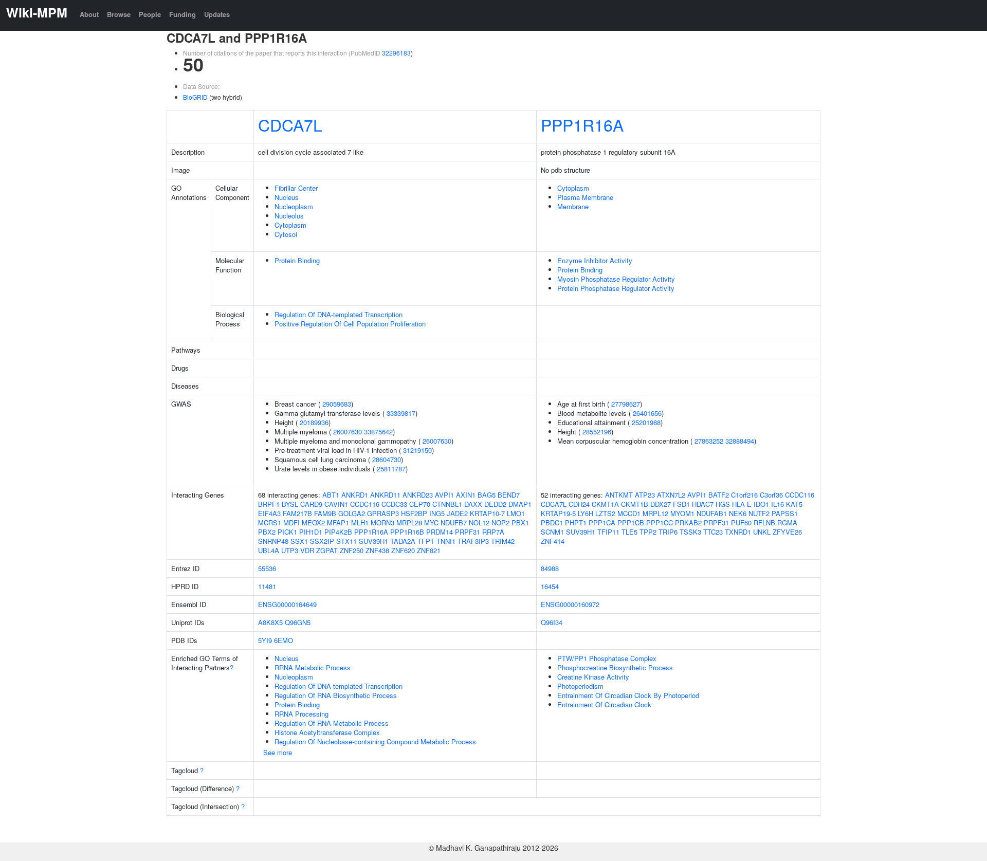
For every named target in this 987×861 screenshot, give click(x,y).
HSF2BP (414, 513)
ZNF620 (403, 550)
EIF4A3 (269, 513)
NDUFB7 (454, 522)
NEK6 (737, 513)
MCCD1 (629, 513)
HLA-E (742, 504)
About (89, 14)
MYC (431, 522)
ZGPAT (327, 550)
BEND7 (509, 495)
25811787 (391, 468)
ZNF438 (377, 550)
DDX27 (660, 504)
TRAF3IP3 (473, 541)
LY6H (585, 513)
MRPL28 (409, 522)
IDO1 (761, 504)
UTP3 (289, 550)
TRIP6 (668, 532)
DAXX (473, 504)
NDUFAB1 (712, 513)
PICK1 (287, 532)
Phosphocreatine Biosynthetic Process (615, 667)
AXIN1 (466, 495)
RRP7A (493, 532)
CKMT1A (605, 504)
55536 (267, 568)
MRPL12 (655, 513)
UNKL (762, 532)
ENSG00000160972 (570, 604)
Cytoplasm (290, 225)
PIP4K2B (338, 532)
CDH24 (579, 504)
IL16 (777, 504)
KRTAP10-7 (487, 513)
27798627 (625, 404)
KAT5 (794, 504)
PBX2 (267, 532)
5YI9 (265, 640)
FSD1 (681, 504)
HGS (723, 504)
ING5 (437, 513)
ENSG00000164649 (287, 604)
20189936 (314, 422)
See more (277, 752)
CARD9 (311, 504)
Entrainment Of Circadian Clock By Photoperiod (628, 695)
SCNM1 (552, 532)
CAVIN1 (336, 504)
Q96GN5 (297, 622)
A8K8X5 (270, 622)
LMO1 (516, 513)
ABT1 (330, 495)
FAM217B (297, 513)
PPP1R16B (407, 532)
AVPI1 (444, 495)
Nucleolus (289, 216)
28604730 (386, 459)
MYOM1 (682, 513)
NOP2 (500, 522)
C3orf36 (771, 495)
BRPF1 (269, 504)
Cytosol (286, 234)
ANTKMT (619, 495)
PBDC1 (552, 522)
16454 (550, 586)
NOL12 (479, 522)
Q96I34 (551, 622)
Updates (217, 14)
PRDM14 (439, 532)
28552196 (596, 431)
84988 (550, 568)
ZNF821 (429, 550)
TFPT (425, 541)
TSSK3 (690, 532)
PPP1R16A (582, 124)
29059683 (336, 404)
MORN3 (382, 522)
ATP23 (645, 495)
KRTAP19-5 (558, 513)
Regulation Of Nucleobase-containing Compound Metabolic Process (375, 741)
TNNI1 (445, 541)
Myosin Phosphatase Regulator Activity (616, 279)
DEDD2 (495, 504)
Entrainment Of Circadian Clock (604, 704)
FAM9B (325, 513)
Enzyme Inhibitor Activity (594, 260)
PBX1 (520, 522)
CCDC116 (364, 504)
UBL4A (268, 550)
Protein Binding (297, 260)
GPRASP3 (383, 513)
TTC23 (713, 532)
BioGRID (195, 97)
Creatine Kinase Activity (593, 677)
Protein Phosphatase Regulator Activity (615, 288)
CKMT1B (634, 504)
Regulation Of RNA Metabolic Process (332, 723)
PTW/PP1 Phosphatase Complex (606, 658)
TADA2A (402, 541)
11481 (267, 586)
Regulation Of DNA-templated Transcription (339, 314)
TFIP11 (608, 532)
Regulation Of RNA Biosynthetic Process (336, 695)
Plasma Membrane (585, 197)
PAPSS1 (785, 513)
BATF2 (718, 495)
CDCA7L (290, 124)
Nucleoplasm (294, 206)
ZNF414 (552, 541)
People (150, 14)
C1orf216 (744, 495)
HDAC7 (703, 504)
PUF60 (741, 522)
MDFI (291, 522)
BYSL (290, 504)
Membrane (573, 206)
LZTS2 (605, 513)
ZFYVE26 (787, 532)
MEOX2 (313, 522)
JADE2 (457, 513)
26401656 (647, 413)
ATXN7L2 (671, 495)
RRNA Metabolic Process (313, 667)
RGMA (787, 522)
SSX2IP (322, 541)
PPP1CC (659, 522)
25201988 (646, 422)
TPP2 (647, 532)
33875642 (378, 431)
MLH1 (360, 522)
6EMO (283, 640)
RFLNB (764, 522)
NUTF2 (759, 513)
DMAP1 (520, 504)
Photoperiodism (580, 686)
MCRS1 (269, 522)
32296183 (396, 52)
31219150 (417, 450)
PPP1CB (630, 522)
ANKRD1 (354, 495)
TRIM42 (503, 541)
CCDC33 (394, 504)
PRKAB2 (688, 522)
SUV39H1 (373, 541)
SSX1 (299, 541)
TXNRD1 (738, 532)
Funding (182, 14)
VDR (307, 550)
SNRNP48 (273, 541)
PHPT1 (576, 522)
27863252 (708, 441)
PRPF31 (467, 532)
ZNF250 (351, 550)
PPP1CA (602, 522)
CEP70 (419, 504)
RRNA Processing (301, 714)
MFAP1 (338, 522)
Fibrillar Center (296, 188)
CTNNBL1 (447, 504)
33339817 (401, 413)
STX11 (346, 541)
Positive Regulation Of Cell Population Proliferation (350, 323)
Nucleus (287, 197)
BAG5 (487, 495)
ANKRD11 (385, 495)
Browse (119, 14)
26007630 (347, 431)
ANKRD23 (418, 495)
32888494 (739, 441)
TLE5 (629, 532)
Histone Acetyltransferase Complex (327, 732)
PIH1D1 (310, 532)
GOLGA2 (351, 513)
